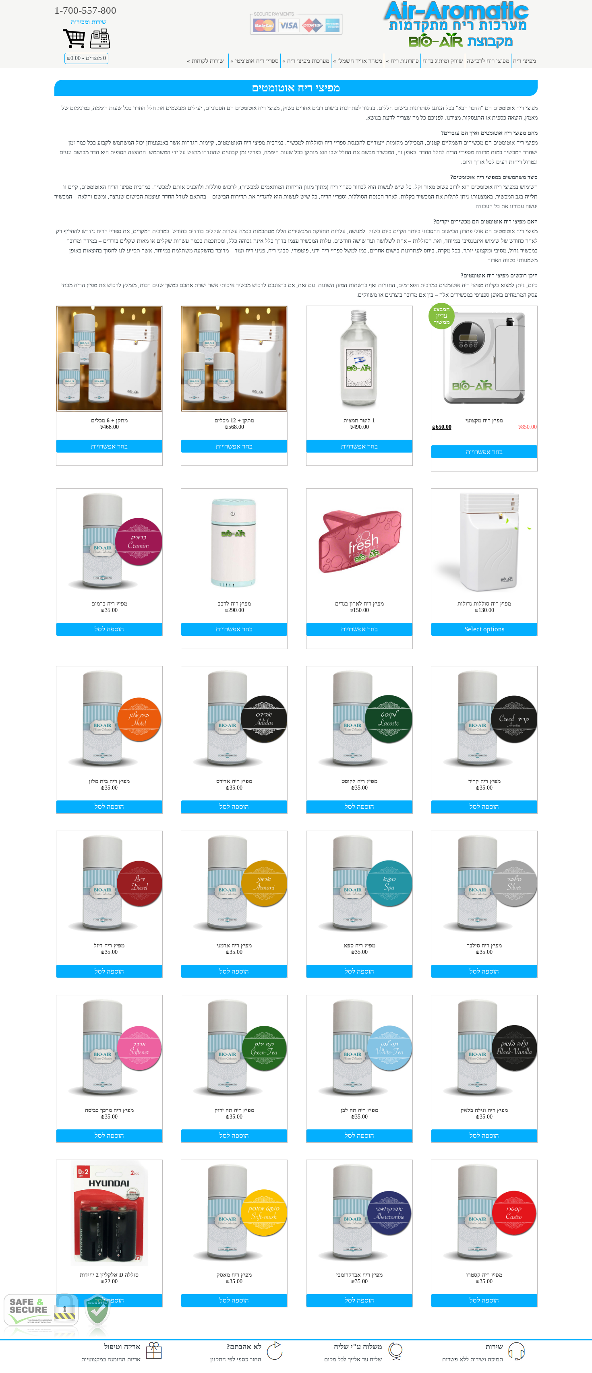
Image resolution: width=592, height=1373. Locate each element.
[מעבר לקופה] (100, 48)
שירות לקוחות (205, 61)
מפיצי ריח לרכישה (488, 61)
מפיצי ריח (524, 61)
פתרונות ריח (402, 61)
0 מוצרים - (86, 58)
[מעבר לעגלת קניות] (74, 48)
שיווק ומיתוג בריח (442, 61)
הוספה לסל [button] (109, 629)
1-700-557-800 (85, 10)
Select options (484, 629)
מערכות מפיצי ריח (305, 61)
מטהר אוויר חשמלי (357, 61)
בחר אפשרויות (484, 452)
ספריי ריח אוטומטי (254, 61)
